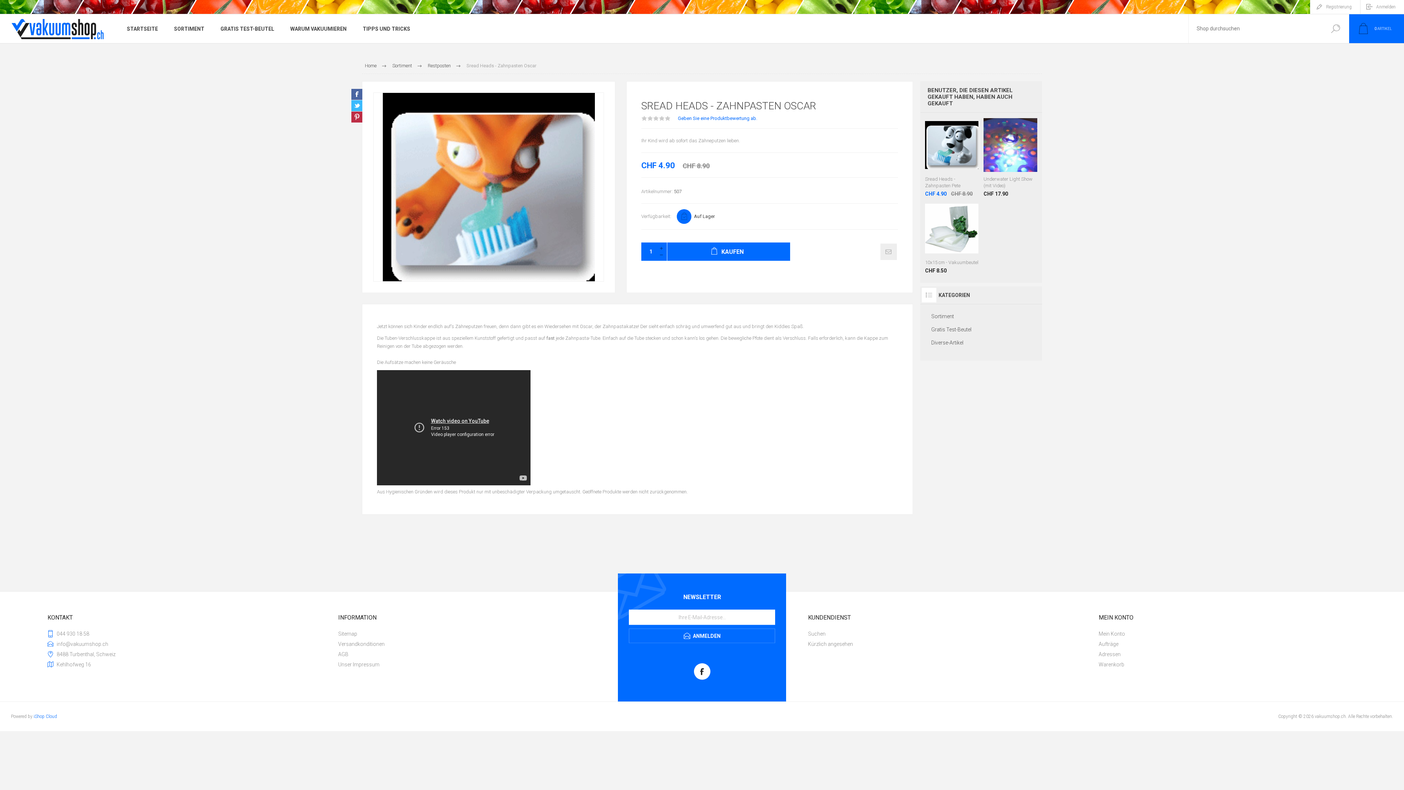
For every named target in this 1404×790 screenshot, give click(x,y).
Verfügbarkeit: (656, 216)
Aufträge (1108, 644)
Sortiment (189, 29)
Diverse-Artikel (947, 343)
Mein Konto (1112, 634)
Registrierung (1339, 7)
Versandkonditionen (361, 644)
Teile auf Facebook (356, 94)
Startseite (142, 29)
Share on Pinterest (356, 117)
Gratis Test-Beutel (247, 29)
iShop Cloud (45, 716)
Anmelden (1386, 7)
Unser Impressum (359, 664)
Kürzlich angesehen (830, 644)
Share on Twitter (356, 105)
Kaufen (952, 154)
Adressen (1110, 654)
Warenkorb (1111, 664)
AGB (343, 654)
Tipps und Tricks (386, 29)
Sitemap (347, 634)
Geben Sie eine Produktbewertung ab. (717, 118)
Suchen (1335, 28)
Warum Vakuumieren (318, 29)
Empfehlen (888, 252)
